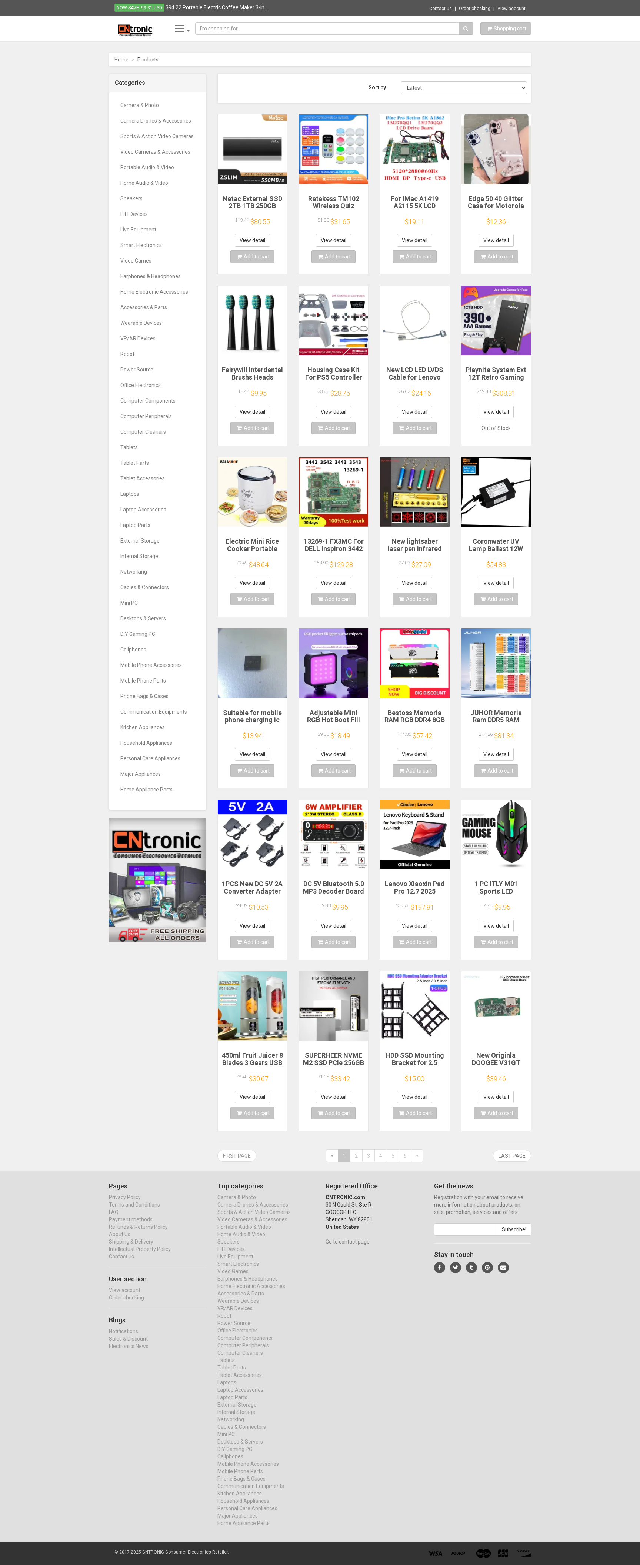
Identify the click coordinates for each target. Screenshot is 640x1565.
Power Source (136, 370)
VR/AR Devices (138, 338)
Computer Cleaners (143, 432)
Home (121, 60)
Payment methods (131, 1219)
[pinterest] (487, 1267)
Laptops (129, 494)
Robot (127, 354)
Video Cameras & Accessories (155, 152)
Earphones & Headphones (150, 276)
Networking (133, 572)
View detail (252, 240)
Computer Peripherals (146, 416)
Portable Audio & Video (147, 167)
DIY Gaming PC (137, 634)
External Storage (140, 541)
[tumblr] (471, 1267)
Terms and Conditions (134, 1205)
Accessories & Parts (143, 307)
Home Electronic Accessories (154, 292)
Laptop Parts (135, 525)
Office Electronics (140, 385)
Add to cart (257, 257)
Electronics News (129, 1346)
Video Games (135, 261)
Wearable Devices (141, 323)
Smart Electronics (141, 245)
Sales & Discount (128, 1339)
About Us (119, 1234)
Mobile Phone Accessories (151, 665)
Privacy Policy (125, 1197)
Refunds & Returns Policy (138, 1227)
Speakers (131, 198)
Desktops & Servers (143, 618)
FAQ (114, 1212)
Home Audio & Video (144, 183)
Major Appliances (140, 774)
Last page (512, 1156)
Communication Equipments (153, 712)
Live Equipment (138, 230)
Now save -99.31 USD (139, 7)
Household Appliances (146, 743)
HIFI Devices (134, 214)
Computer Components (148, 401)
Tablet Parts (134, 463)
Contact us (440, 8)
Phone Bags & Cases (144, 696)
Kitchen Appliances (142, 727)
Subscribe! (514, 1229)
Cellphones (133, 650)
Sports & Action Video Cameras (157, 136)
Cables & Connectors (144, 587)
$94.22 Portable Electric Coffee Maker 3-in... (217, 7)
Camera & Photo (139, 105)
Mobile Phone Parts (143, 681)
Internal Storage (139, 556)
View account (511, 8)
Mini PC (129, 603)
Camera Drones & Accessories (155, 121)
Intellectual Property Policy (140, 1249)
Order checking (474, 8)
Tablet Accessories (142, 478)
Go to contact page (348, 1242)
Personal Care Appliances (150, 758)
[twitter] (455, 1267)
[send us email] (503, 1267)
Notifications (123, 1331)
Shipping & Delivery (131, 1242)
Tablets (129, 447)
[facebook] (439, 1267)
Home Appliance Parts (146, 789)
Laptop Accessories (143, 510)
